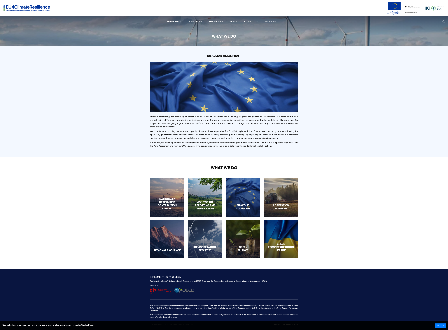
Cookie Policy (87, 325)
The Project (174, 21)
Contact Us (251, 21)
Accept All (440, 325)
